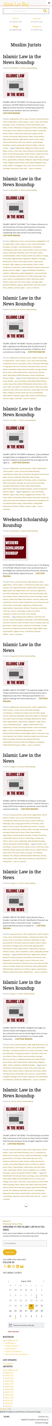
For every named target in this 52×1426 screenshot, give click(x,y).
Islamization (27, 133)
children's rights (9, 494)
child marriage (17, 1068)
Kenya (21, 946)
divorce (15, 363)
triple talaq (22, 858)
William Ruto (28, 972)
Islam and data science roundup (29, 623)
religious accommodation (23, 264)
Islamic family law (32, 279)
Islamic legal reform (33, 1187)
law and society (29, 483)
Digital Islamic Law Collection (26, 590)
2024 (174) (9, 1378)
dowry (22, 494)
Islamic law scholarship (32, 625)
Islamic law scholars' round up (28, 599)
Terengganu (18, 165)
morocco (32, 1074)
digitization (42, 590)
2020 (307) (9, 1389)
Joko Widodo (37, 853)
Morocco (6, 1059)
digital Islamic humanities (36, 588)
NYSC (5, 160)
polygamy (40, 742)
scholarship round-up (32, 631)
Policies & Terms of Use (12, 1224)
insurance (14, 623)
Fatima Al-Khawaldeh (16, 620)
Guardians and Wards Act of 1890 (21, 276)
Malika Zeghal (32, 628)
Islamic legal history (26, 602)
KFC (11, 855)
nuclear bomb (20, 393)
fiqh (26, 253)
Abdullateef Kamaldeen (36, 270)
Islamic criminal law (39, 130)
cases (32, 122)
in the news (18, 151)
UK (39, 1196)
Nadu (36, 157)
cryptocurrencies (18, 847)
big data (35, 582)
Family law (12, 253)
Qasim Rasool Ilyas (16, 972)
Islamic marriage (42, 256)
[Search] (45, 11)
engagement (30, 494)
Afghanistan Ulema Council (34, 148)
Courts (12, 125)
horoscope (13, 1182)
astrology (30, 1176)
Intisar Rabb (43, 1182)
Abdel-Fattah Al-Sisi (36, 724)
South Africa (16, 267)
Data (11, 588)
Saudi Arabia (11, 1170)
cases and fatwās (40, 273)
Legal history (27, 605)
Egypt (43, 713)
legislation (27, 258)
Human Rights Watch (28, 733)
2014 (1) (8, 1406)
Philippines (32, 722)
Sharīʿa (25, 139)
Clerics (32, 1152)
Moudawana (40, 1190)
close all (14, 1370)
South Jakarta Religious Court (35, 163)
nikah (20, 261)
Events (10, 128)
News (31, 136)
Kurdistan (19, 739)
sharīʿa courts (34, 139)
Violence (29, 142)
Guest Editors (11, 1348)
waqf (25, 168)
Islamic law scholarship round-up (14, 829)
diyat (17, 494)
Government (7, 596)
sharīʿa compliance (22, 951)
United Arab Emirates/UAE (12, 142)
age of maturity (30, 119)
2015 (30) (9, 1403)
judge (35, 133)
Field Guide (23, 593)
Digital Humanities (20, 588)
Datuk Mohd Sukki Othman (36, 381)
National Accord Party (22, 969)
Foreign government (29, 128)
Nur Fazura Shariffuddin (34, 393)
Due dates (43, 250)
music (45, 628)
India (14, 130)
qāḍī (21, 139)
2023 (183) (9, 1381)
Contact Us (4, 1409)
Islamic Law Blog (11, 1416)
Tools (28, 614)
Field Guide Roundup (35, 593)
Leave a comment (35, 168)
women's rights (19, 288)
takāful (5, 634)
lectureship (13, 136)
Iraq (4, 719)
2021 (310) (9, 1386)
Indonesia (20, 130)
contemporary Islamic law (12, 250)
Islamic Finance (8, 133)
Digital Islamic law (9, 590)
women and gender (18, 145)
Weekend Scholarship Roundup (25, 522)
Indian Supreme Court (34, 1158)
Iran (42, 366)
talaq (27, 395)
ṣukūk (22, 273)
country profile (27, 250)
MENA (40, 628)
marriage (42, 258)
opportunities (12, 160)
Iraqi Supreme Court (10, 736)
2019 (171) (9, 1392)
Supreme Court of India (21, 1196)
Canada (11, 818)
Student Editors (11, 1346)
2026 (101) (9, 1373)
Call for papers (23, 122)
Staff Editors (10, 1343)
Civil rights (14, 247)
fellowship (17, 128)
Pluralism (6, 264)
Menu (49, 3)
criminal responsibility (33, 125)
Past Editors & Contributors (16, 1354)
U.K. (38, 1170)
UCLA (36, 1196)
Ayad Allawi (27, 957)
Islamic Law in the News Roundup (22, 59)
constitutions (37, 247)
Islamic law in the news (17, 282)
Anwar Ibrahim (8, 381)
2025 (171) (9, 1375)
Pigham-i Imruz (19, 631)
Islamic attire (7, 1071)
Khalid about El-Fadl (20, 628)
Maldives (35, 258)
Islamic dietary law (28, 497)
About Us (6, 1221)
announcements (42, 119)
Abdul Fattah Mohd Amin (30, 378)
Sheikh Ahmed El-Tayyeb (11, 745)
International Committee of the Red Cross (18, 963)
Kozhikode (11, 157)
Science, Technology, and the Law (22, 611)
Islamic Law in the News (22, 647)
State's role (16, 614)
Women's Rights (31, 145)
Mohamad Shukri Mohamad (30, 855)
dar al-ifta (15, 960)
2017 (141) (9, 1397)
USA (23, 142)
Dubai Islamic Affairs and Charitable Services (19, 1179)
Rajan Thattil (37, 160)
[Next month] (43, 1281)
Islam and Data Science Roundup (30, 596)
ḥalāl (29, 582)
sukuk (42, 139)
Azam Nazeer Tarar (39, 957)
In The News (7, 130)
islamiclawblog (31, 68)
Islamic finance (30, 154)
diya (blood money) (38, 474)
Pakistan (16, 139)
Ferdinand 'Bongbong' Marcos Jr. (25, 730)
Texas (25, 165)
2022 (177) (9, 1384)
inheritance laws (34, 366)
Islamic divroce (30, 850)
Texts (23, 614)
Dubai (5, 151)
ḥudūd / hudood (38, 358)
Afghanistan (14, 119)
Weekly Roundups (33, 267)
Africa (22, 119)
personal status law (21, 742)
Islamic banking (8, 1184)
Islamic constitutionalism (16, 279)
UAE (29, 165)
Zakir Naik (18, 398)
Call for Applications (10, 122)
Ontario (43, 855)
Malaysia (19, 157)
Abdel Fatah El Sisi (23, 954)
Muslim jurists (23, 136)
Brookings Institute (26, 727)
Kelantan (6, 855)
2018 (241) (9, 1395)
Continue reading (11, 113)
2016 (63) (9, 1400)
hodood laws (37, 384)
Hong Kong (37, 276)
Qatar (5, 375)
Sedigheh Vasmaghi (10, 1077)
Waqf (35, 142)
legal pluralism (17, 258)
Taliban (10, 165)
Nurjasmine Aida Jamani (11, 1193)
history (15, 596)
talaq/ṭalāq (12, 375)
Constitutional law (25, 247)
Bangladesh (41, 241)
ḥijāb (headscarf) (38, 1045)
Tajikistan (31, 1077)
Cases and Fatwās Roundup (37, 361)
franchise (6, 623)
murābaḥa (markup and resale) (28, 1059)
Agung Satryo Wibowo (25, 617)
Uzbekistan (31, 858)
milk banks (23, 1190)
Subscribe (10, 1252)
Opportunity (7, 139)
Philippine (28, 160)
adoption (6, 273)
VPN (21, 168)
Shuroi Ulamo (22, 1077)
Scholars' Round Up (30, 608)
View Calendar (13, 1331)
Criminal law (20, 125)
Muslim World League (14, 503)
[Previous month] (8, 1281)
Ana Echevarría (39, 617)
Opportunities (39, 136)
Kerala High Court (38, 390)
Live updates (8, 1363)
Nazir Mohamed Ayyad (31, 739)
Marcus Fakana (28, 157)
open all (6, 1370)
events (10, 151)
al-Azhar (15, 727)
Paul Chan (37, 285)
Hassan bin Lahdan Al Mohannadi (20, 384)
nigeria (41, 157)
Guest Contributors (13, 1351)
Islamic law (18, 133)
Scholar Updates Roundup (22, 835)
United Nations (41, 395)
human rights (42, 128)
